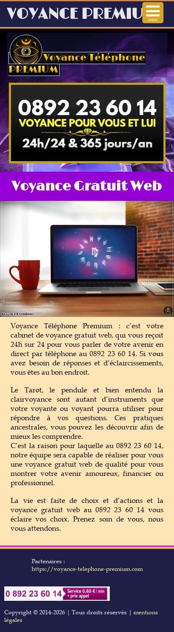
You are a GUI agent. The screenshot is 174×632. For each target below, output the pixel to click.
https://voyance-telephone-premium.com (87, 569)
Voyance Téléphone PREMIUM (76, 64)
